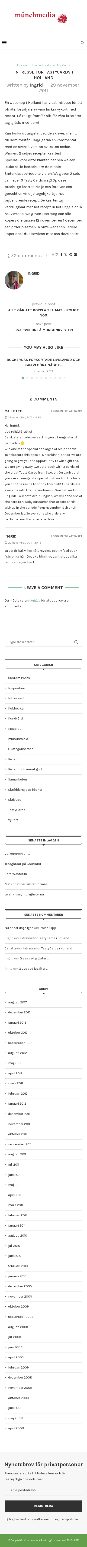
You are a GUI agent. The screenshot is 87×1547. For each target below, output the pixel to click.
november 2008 (20, 1388)
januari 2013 (17, 1023)
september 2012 (20, 1043)
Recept (13, 759)
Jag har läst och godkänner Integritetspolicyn (43, 1519)
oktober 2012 (18, 1033)
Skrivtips (15, 800)
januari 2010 (17, 1276)
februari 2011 (17, 1215)
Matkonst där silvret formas (26, 884)
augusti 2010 (17, 1236)
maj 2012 (14, 1063)
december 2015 (19, 1012)
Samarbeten (17, 779)
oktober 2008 (18, 1398)
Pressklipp (48, 928)
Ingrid (36, 85)
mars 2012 (16, 1083)
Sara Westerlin (16, 874)
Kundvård (15, 718)
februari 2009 (18, 1367)
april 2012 (15, 1073)
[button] (9, 368)
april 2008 (16, 1428)
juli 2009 (14, 1337)
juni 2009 (15, 1347)
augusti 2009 (18, 1327)
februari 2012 (18, 1094)
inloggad (33, 600)
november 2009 (20, 1296)
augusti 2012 (17, 1053)
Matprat (14, 729)
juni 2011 (14, 1175)
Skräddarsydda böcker (25, 790)
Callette (13, 411)
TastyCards (16, 810)
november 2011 (19, 1124)
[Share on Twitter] (66, 255)
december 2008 (20, 1377)
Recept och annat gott (25, 769)
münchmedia (18, 739)
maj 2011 (14, 1185)
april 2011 (15, 1195)
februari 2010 (18, 1266)
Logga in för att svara (66, 411)
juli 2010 (14, 1246)
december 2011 (19, 1114)
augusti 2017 (17, 1002)
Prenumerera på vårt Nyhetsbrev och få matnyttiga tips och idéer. (35, 1476)
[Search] (82, 43)
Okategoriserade (20, 749)
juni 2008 (15, 1408)
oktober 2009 (18, 1306)
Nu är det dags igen (19, 928)
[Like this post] (56, 255)
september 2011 (19, 1144)
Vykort (13, 820)
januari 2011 (16, 1226)
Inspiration (16, 688)
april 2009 (16, 1357)
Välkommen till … (17, 854)
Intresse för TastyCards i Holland (44, 938)
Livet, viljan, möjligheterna (24, 894)
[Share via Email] (75, 255)
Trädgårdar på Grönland (23, 864)
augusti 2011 (17, 1154)
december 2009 (20, 1286)
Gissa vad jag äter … (34, 958)
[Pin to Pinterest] (70, 255)
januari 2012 (17, 1104)
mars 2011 (15, 1205)
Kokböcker (16, 708)
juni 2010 (14, 1256)
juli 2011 (13, 1165)
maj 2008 (15, 1418)
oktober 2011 (17, 1134)
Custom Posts (19, 678)
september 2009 (20, 1317)
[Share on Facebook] (61, 255)
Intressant (16, 698)
